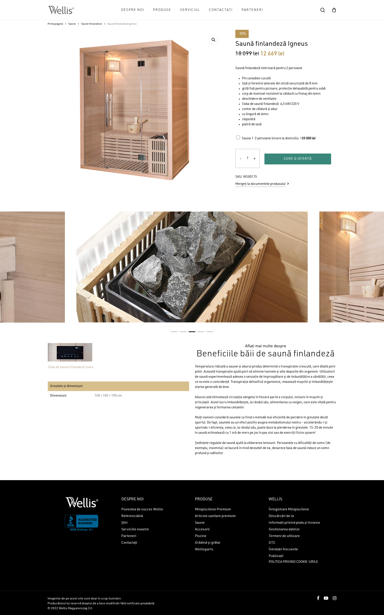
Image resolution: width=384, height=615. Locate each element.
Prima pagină (55, 24)
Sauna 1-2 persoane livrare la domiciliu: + (279, 138)
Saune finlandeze (91, 24)
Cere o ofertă (298, 159)
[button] (214, 40)
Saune (72, 24)
